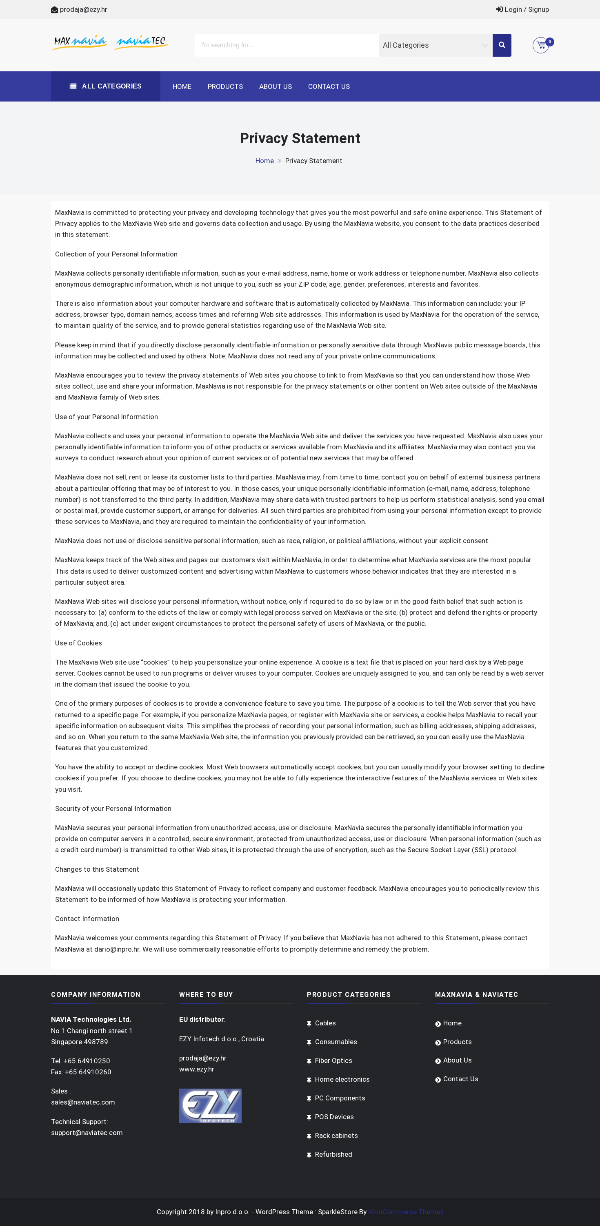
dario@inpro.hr (116, 949)
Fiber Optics (333, 1060)
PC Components (340, 1098)
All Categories (111, 86)
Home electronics (342, 1079)
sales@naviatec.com (83, 1102)
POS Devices (334, 1117)
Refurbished (333, 1154)
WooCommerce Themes (406, 1212)
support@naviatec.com (87, 1133)
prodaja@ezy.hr (83, 9)
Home (182, 86)
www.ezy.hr (196, 1069)
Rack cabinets (336, 1135)
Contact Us (329, 86)
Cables (325, 1023)
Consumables (336, 1042)
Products (225, 86)
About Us (275, 86)
